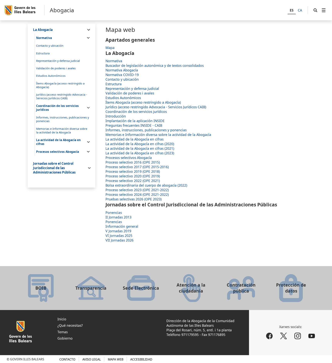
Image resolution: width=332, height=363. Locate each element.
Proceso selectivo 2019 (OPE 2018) (132, 171)
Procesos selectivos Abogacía (128, 157)
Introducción (115, 116)
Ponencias (113, 212)
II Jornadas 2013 (118, 217)
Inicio (61, 319)
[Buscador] (315, 10)
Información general (121, 226)
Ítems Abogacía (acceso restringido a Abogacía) (143, 102)
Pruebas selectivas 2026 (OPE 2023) (133, 199)
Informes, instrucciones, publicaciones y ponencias (146, 130)
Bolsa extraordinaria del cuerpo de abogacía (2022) (146, 185)
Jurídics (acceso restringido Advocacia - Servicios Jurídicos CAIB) (155, 107)
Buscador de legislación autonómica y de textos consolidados (154, 65)
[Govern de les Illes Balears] (24, 10)
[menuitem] (324, 10)
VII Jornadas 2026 (119, 240)
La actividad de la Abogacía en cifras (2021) (139, 148)
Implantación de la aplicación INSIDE (135, 120)
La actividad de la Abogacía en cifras (134, 139)
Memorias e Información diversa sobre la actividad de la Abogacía (158, 134)
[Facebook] (269, 336)
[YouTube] (311, 336)
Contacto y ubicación (122, 79)
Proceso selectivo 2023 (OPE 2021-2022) (137, 190)
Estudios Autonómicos (123, 97)
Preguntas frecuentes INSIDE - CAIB (133, 125)
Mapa (110, 47)
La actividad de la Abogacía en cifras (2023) (139, 153)
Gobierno (65, 338)
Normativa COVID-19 (122, 74)
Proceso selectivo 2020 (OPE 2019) (132, 176)
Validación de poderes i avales (129, 93)
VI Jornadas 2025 (118, 235)
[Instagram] (297, 336)
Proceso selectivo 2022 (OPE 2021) (132, 180)
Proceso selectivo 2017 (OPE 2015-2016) (137, 167)
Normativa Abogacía (121, 70)
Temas (62, 332)
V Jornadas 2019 (118, 231)
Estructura (113, 84)
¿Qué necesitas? (70, 325)
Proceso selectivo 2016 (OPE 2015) (132, 162)
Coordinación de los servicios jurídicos (136, 111)
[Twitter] (283, 336)
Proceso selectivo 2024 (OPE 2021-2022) (137, 194)
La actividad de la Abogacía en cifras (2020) (139, 143)
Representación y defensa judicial (132, 88)
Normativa (113, 61)
